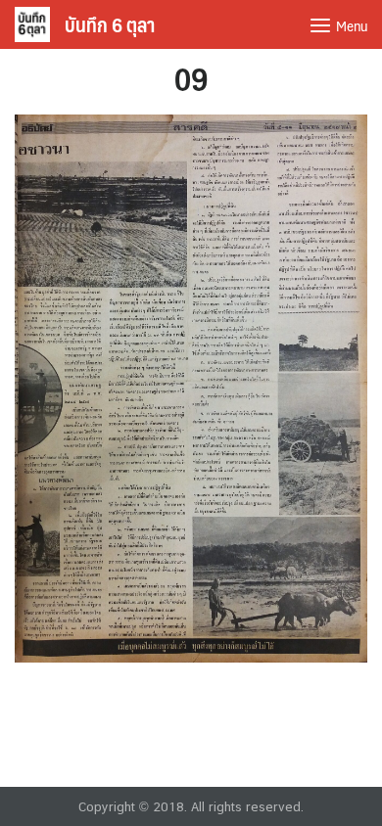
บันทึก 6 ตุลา (110, 24)
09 (191, 78)
